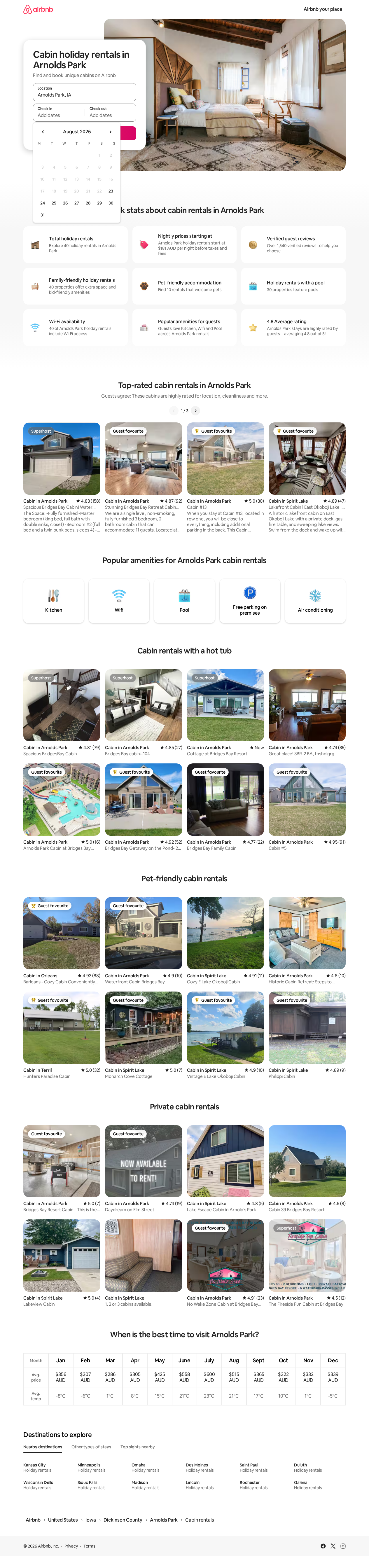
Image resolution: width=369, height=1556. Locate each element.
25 (54, 203)
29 (99, 203)
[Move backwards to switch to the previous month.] (43, 132)
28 (88, 203)
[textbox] (59, 115)
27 (76, 203)
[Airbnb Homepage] (38, 9)
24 (42, 203)
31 (43, 215)
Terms (89, 1546)
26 (65, 203)
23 (111, 191)
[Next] (195, 410)
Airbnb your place (323, 9)
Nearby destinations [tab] (42, 1447)
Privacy (71, 1546)
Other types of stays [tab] (91, 1447)
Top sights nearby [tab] (137, 1447)
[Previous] (174, 410)
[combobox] (85, 94)
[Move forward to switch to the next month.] (110, 132)
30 (111, 203)
